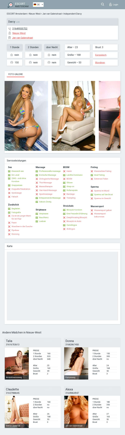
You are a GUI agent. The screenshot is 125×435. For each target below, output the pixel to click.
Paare (14, 222)
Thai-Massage (45, 182)
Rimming (15, 234)
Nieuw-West (35, 14)
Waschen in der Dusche (22, 226)
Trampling (71, 198)
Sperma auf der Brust (103, 194)
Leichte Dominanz (74, 175)
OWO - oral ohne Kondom (19, 180)
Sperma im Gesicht (102, 198)
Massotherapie (45, 186)
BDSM (69, 179)
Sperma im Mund (101, 191)
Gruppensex (17, 185)
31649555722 (19, 28)
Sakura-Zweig (45, 202)
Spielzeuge (16, 193)
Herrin (69, 171)
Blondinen (100, 62)
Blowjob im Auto (74, 221)
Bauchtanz (43, 217)
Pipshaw (15, 230)
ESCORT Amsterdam (17, 14)
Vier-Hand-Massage (48, 190)
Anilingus (71, 229)
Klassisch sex (18, 171)
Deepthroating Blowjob (77, 217)
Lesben (42, 221)
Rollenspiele (72, 190)
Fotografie (16, 212)
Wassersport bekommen (100, 215)
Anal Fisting (99, 175)
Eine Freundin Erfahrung (77, 213)
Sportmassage (45, 194)
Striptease (43, 213)
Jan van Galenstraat (52, 14)
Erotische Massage (47, 175)
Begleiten (16, 208)
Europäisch (100, 55)
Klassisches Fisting (102, 171)
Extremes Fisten (101, 179)
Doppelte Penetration (21, 189)
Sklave (69, 182)
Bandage (71, 194)
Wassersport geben (103, 210)
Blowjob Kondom (74, 210)
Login (115, 4)
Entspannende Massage (50, 198)
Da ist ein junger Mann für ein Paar (21, 217)
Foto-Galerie (15, 74)
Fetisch (15, 197)
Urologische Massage (49, 179)
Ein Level (15, 175)
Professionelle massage (50, 171)
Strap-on (70, 186)
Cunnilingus (72, 225)
